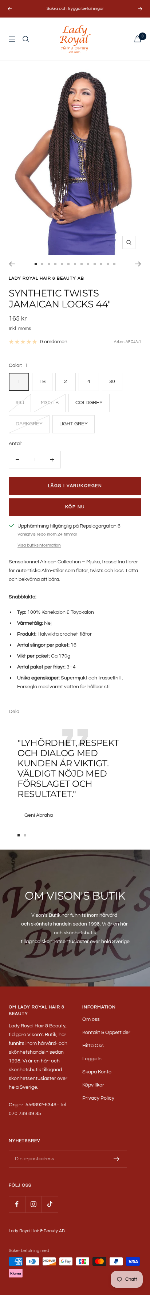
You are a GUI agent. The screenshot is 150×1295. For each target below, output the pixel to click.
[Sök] (26, 39)
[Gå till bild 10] (95, 264)
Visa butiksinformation (39, 545)
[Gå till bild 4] (55, 264)
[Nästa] (138, 264)
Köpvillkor (93, 1085)
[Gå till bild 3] (49, 264)
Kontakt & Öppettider (106, 1032)
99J (20, 402)
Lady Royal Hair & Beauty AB (46, 278)
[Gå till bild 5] (62, 264)
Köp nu (75, 507)
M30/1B (50, 402)
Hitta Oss (93, 1045)
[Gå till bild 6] (68, 264)
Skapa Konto (96, 1071)
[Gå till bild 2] (42, 264)
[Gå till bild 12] (108, 264)
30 (112, 381)
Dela (14, 711)
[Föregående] (12, 264)
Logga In (92, 1058)
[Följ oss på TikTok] (50, 1204)
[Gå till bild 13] (114, 264)
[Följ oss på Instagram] (33, 1204)
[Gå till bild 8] (81, 264)
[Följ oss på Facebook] (17, 1204)
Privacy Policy (98, 1098)
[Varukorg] (137, 38)
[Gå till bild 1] (36, 264)
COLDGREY (89, 402)
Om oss (91, 1019)
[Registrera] (117, 1158)
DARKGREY (29, 423)
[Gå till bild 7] (75, 264)
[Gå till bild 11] (101, 264)
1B (42, 381)
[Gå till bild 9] (88, 264)
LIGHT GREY (73, 423)
